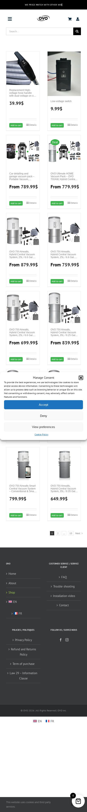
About (12, 583)
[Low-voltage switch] (64, 74)
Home (12, 574)
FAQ (64, 577)
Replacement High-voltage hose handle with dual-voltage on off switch (22, 94)
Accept (43, 404)
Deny (43, 416)
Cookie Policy (41, 434)
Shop (11, 592)
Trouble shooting (64, 586)
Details (32, 124)
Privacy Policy (23, 640)
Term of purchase (24, 664)
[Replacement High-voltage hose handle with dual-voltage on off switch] (22, 68)
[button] (81, 378)
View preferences (43, 427)
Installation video (64, 596)
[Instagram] (67, 639)
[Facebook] (60, 639)
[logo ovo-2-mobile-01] (43, 16)
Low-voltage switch (61, 101)
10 (70, 533)
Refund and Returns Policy (23, 651)
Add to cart (16, 125)
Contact (64, 605)
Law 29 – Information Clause (23, 675)
